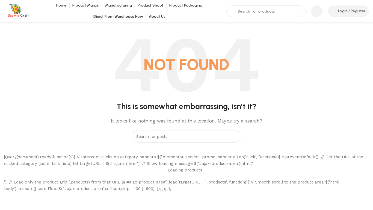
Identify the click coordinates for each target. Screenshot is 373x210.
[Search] (235, 136)
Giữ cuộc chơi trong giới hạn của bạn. (45, 191)
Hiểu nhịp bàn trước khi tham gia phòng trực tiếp (58, 201)
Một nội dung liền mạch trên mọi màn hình (51, 182)
